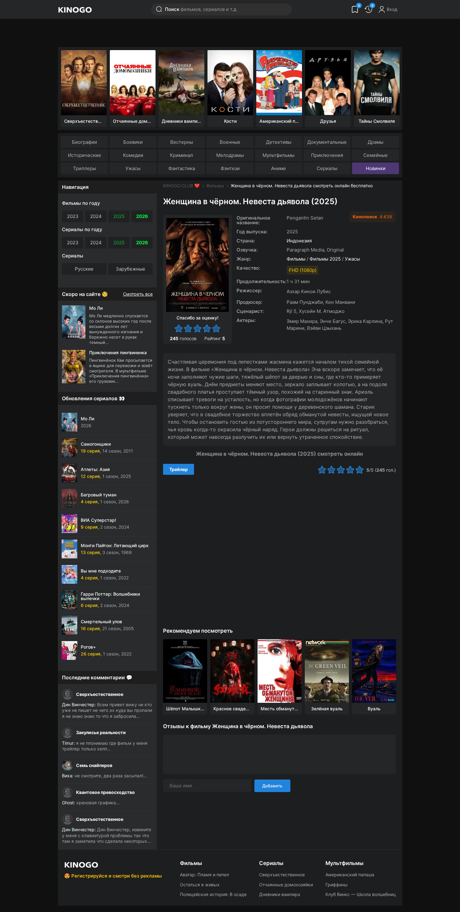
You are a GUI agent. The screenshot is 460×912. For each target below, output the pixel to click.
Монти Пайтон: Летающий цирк (115, 545)
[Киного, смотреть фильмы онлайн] (75, 9)
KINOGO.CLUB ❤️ (181, 185)
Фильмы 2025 (325, 259)
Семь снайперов (94, 765)
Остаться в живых (200, 884)
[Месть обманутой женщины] (280, 671)
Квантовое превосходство (105, 792)
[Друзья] (328, 82)
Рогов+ (88, 647)
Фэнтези (230, 168)
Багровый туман (98, 494)
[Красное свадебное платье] (232, 671)
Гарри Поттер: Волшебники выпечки (110, 596)
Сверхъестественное (99, 694)
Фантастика (181, 168)
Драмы (375, 142)
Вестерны (181, 142)
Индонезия (299, 241)
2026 (142, 216)
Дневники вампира (279, 894)
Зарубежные (130, 269)
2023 (73, 216)
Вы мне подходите (101, 570)
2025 (119, 216)
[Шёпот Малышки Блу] (185, 671)
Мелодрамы (230, 155)
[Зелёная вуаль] (327, 671)
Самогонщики (96, 444)
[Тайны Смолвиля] (377, 82)
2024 (96, 216)
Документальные (327, 142)
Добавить (272, 785)
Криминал (181, 155)
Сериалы (327, 168)
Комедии (133, 155)
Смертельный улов (101, 621)
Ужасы (133, 168)
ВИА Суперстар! (98, 520)
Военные (230, 142)
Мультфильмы (278, 155)
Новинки (376, 168)
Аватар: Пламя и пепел (204, 874)
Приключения (327, 155)
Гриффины (336, 884)
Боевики (133, 142)
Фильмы (215, 185)
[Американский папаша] (279, 82)
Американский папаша (349, 874)
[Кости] (230, 82)
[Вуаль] (374, 671)
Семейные (375, 155)
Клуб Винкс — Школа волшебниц (360, 894)
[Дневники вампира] (181, 82)
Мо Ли (87, 418)
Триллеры (84, 168)
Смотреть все (138, 294)
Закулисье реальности (101, 732)
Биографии (84, 142)
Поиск (200, 9)
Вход (392, 9)
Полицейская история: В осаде (213, 894)
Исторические (84, 155)
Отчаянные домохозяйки (286, 884)
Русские (84, 269)
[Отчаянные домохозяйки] (133, 82)
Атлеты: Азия (95, 469)
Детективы (278, 142)
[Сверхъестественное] (84, 82)
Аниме (278, 168)
